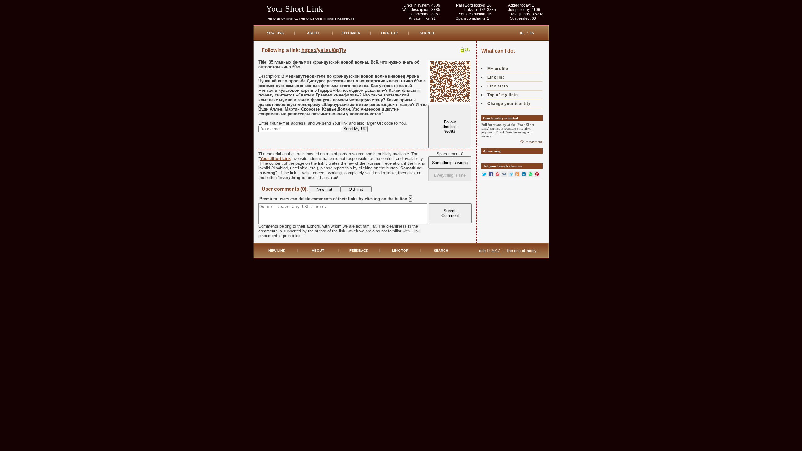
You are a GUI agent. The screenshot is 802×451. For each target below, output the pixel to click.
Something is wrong (450, 162)
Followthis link (450, 127)
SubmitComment (450, 213)
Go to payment (531, 141)
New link (275, 33)
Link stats (497, 86)
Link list (495, 77)
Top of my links (503, 95)
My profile (497, 68)
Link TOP (389, 33)
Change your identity (509, 103)
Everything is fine (450, 175)
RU (522, 33)
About (313, 33)
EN (531, 33)
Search (427, 33)
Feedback (351, 33)
